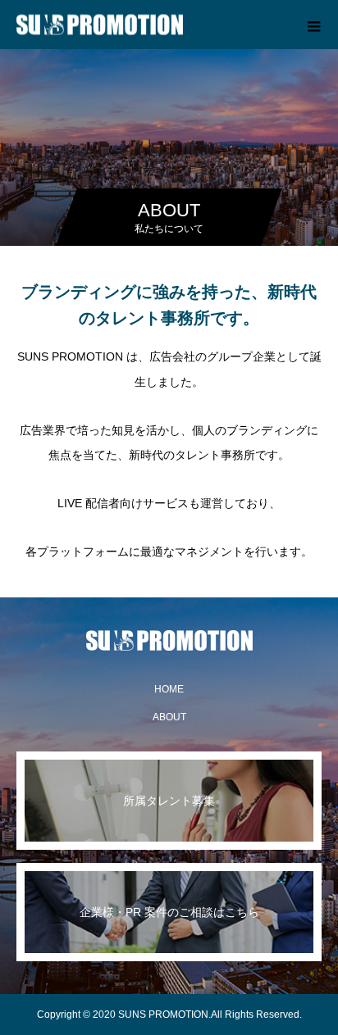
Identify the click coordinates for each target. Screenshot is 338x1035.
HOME (169, 689)
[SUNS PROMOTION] (169, 640)
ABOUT (169, 717)
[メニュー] (313, 24)
